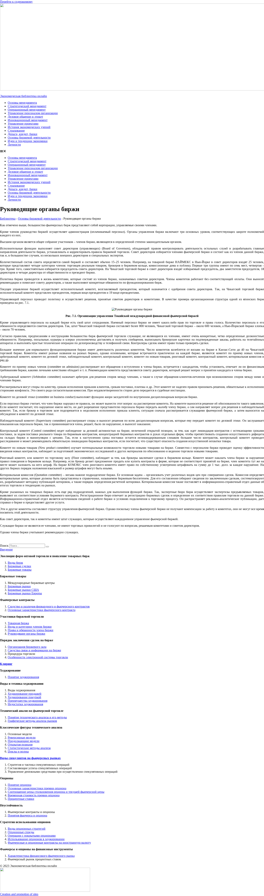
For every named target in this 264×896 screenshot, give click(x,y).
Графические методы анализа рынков (32, 720)
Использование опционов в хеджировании (36, 839)
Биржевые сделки (19, 566)
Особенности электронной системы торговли (38, 657)
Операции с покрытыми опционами (32, 835)
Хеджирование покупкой (24, 697)
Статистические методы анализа (29, 748)
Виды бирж (15, 562)
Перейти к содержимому (16, 1)
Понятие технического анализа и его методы (37, 717)
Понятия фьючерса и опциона (27, 815)
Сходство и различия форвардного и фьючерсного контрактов (49, 606)
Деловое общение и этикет (25, 116)
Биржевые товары (20, 569)
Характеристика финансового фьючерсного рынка (41, 855)
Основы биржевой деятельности (29, 137)
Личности (14, 144)
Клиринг (6, 664)
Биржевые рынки (19, 586)
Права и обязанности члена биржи (30, 630)
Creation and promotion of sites (19, 894)
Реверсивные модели (22, 737)
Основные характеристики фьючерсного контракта (41, 610)
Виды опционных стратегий (26, 828)
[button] (132, 151)
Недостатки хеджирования (25, 704)
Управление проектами (23, 123)
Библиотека (7, 218)
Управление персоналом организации (33, 113)
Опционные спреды (21, 832)
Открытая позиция (20, 744)
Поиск (4, 545)
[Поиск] (47, 546)
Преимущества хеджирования (27, 700)
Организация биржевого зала (27, 646)
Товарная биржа (18, 623)
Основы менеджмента (22, 102)
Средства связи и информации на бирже (34, 650)
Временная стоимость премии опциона (34, 795)
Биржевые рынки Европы (25, 593)
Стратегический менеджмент (27, 106)
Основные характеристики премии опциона (37, 788)
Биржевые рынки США (23, 589)
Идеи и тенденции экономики (28, 141)
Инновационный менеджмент (28, 120)
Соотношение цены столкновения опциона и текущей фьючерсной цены (56, 791)
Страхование (16, 130)
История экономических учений (29, 127)
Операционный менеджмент (27, 109)
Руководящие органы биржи (26, 633)
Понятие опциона (19, 784)
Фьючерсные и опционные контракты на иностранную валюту (49, 842)
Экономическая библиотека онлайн (23, 96)
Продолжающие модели (23, 741)
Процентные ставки (21, 798)
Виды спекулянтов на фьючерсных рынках (30, 758)
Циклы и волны (18, 751)
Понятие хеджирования (23, 677)
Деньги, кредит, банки (22, 134)
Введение (6, 549)
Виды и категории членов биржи (30, 626)
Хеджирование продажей (24, 693)
